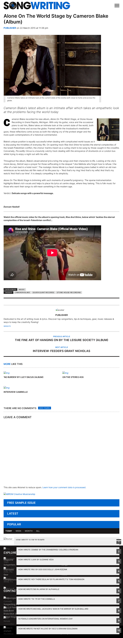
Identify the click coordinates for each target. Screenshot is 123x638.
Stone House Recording (69, 292)
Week (18, 531)
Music (22, 289)
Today (8, 531)
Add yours (44, 408)
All (38, 531)
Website (7, 326)
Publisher (10, 28)
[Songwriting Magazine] (41, 5)
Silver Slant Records (43, 292)
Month (29, 531)
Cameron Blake (22, 292)
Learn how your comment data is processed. (64, 487)
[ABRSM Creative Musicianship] (19, 494)
